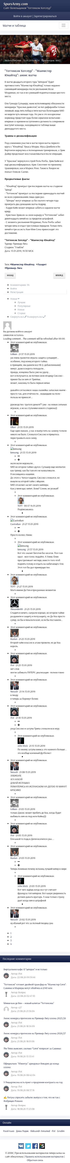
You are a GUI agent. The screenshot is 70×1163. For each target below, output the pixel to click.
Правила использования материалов (44, 1156)
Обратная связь (35, 1160)
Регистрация (16, 292)
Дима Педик (22, 1131)
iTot (53, 1131)
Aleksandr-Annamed (40, 1131)
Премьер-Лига (14, 268)
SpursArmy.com (16, 3)
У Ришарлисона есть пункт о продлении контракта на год (33, 1082)
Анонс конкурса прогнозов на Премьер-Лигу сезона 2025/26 (35, 1018)
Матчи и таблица (14, 25)
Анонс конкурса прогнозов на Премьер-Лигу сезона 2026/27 (35, 1033)
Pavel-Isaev (8, 1131)
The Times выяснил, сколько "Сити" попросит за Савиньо (32, 1048)
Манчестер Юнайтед (22, 264)
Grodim (60, 1131)
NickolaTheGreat (13, 60)
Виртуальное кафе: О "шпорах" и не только (25, 969)
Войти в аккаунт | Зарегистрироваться (35, 16)
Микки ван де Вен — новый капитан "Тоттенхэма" (29, 1003)
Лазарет (42, 264)
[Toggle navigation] (63, 25)
